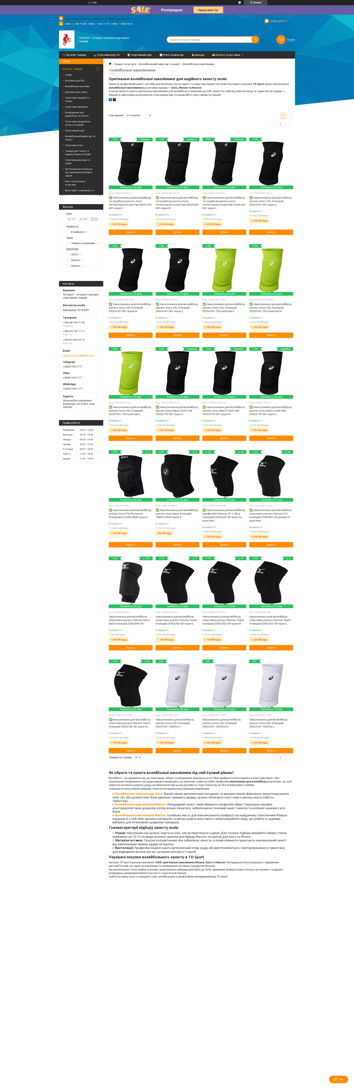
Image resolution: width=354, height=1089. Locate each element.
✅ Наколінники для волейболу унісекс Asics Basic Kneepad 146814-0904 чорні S (177, 513)
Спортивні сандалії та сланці (77, 99)
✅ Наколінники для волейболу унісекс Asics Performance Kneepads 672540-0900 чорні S (130, 513)
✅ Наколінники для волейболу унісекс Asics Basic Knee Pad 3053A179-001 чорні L (270, 410)
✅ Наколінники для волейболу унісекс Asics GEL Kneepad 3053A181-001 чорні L (177, 308)
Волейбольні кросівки (77, 86)
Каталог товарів (72, 68)
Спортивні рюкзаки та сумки (78, 162)
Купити (130, 232)
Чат (341, 1079)
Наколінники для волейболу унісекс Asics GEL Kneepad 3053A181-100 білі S (175, 723)
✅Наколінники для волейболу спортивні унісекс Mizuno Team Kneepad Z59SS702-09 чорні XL (129, 723)
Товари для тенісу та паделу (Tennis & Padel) (78, 152)
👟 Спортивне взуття (106, 55)
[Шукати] (255, 39)
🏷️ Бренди (197, 55)
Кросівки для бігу (74, 80)
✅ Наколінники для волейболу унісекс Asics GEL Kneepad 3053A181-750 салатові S (223, 308)
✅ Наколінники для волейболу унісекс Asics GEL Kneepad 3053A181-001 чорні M (130, 308)
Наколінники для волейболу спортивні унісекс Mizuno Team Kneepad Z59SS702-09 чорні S (176, 620)
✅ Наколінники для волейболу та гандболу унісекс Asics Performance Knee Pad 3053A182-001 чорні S (130, 203)
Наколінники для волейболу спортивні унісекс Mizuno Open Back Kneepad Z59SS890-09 (129, 620)
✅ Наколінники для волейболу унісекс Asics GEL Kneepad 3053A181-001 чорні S (270, 201)
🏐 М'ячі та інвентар (171, 55)
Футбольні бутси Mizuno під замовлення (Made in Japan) (79, 172)
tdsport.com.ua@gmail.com (78, 355)
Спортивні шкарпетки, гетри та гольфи (78, 123)
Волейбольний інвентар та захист (80, 138)
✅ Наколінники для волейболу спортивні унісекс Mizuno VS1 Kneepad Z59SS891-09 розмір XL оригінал (270, 515)
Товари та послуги (125, 64)
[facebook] (110, 100)
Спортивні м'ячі (74, 145)
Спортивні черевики (76, 106)
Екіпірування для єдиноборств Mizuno (77, 114)
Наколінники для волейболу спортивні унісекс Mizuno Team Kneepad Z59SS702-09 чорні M (223, 620)
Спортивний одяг (75, 130)
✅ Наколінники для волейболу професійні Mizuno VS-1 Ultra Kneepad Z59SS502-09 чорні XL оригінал (223, 515)
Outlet (68, 75)
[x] (114, 100)
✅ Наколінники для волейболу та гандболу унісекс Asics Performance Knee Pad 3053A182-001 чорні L (224, 203)
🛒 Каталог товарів (74, 55)
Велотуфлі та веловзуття (79, 190)
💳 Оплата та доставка (226, 55)
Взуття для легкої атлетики (75, 183)
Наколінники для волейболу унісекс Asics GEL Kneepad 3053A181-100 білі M (221, 723)
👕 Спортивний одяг (139, 55)
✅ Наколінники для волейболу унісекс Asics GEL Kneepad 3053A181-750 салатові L (130, 410)
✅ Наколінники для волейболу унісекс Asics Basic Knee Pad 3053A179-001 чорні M (223, 410)
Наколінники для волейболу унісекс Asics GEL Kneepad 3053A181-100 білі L (268, 723)
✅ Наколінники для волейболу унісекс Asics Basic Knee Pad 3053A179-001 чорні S (177, 410)
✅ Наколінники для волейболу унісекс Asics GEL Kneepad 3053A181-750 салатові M (270, 308)
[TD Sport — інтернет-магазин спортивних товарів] (66, 39)
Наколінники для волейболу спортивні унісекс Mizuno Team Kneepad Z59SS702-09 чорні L (270, 620)
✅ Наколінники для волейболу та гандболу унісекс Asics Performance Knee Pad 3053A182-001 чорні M (177, 203)
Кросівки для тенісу (76, 92)
